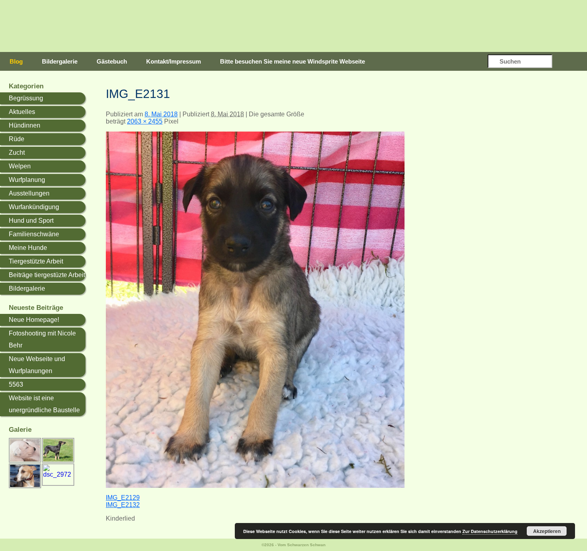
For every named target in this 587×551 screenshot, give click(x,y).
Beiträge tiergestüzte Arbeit (47, 275)
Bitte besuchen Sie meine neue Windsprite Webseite (292, 61)
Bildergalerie (59, 61)
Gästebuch (112, 61)
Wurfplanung (27, 179)
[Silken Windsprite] (309, 26)
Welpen (20, 166)
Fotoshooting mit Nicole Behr (42, 339)
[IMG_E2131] (255, 485)
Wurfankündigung (34, 207)
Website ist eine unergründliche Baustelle (44, 404)
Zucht (17, 152)
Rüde (16, 139)
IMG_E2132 (123, 504)
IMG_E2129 (123, 497)
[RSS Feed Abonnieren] (570, 62)
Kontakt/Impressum (173, 61)
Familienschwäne (34, 234)
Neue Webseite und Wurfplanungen (37, 364)
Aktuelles (22, 111)
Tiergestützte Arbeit (36, 261)
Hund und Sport (31, 220)
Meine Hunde (28, 247)
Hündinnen (24, 125)
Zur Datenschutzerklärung (490, 531)
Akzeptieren (547, 531)
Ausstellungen (29, 193)
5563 (16, 384)
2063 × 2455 (145, 121)
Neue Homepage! (34, 319)
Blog (16, 61)
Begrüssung (26, 98)
